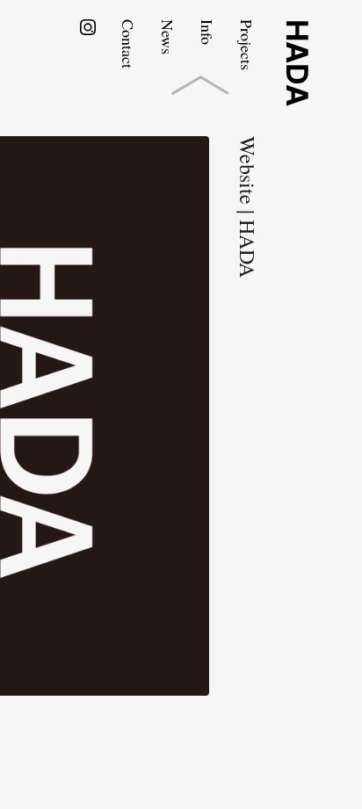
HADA (297, 62)
